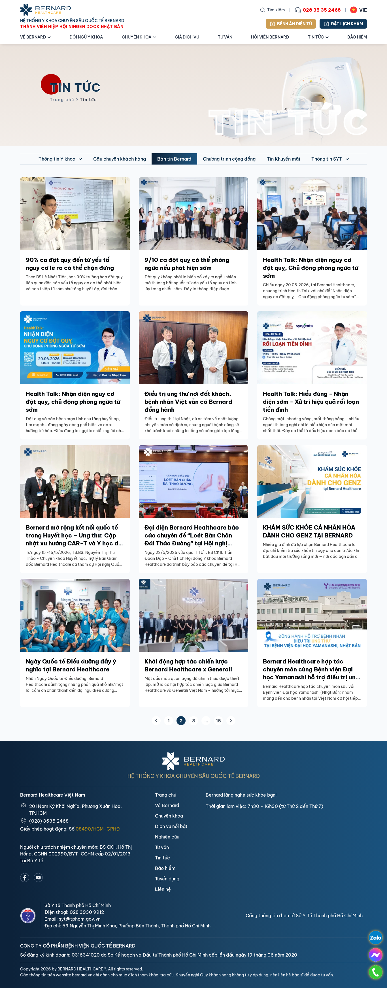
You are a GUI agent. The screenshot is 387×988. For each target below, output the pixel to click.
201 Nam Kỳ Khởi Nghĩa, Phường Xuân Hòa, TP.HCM (75, 809)
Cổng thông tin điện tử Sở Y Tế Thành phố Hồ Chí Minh (304, 915)
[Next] (230, 720)
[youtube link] (38, 877)
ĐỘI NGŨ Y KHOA (86, 37)
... (206, 720)
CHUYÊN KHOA (136, 37)
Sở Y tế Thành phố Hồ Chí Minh (77, 905)
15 (218, 720)
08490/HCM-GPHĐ (98, 829)
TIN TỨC (316, 37)
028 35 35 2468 (322, 10)
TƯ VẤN (225, 37)
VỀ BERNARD (33, 37)
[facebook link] (24, 877)
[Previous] (156, 720)
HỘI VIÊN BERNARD (270, 37)
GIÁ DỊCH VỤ (187, 37)
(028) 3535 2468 (49, 821)
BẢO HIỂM (357, 37)
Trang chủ (62, 99)
